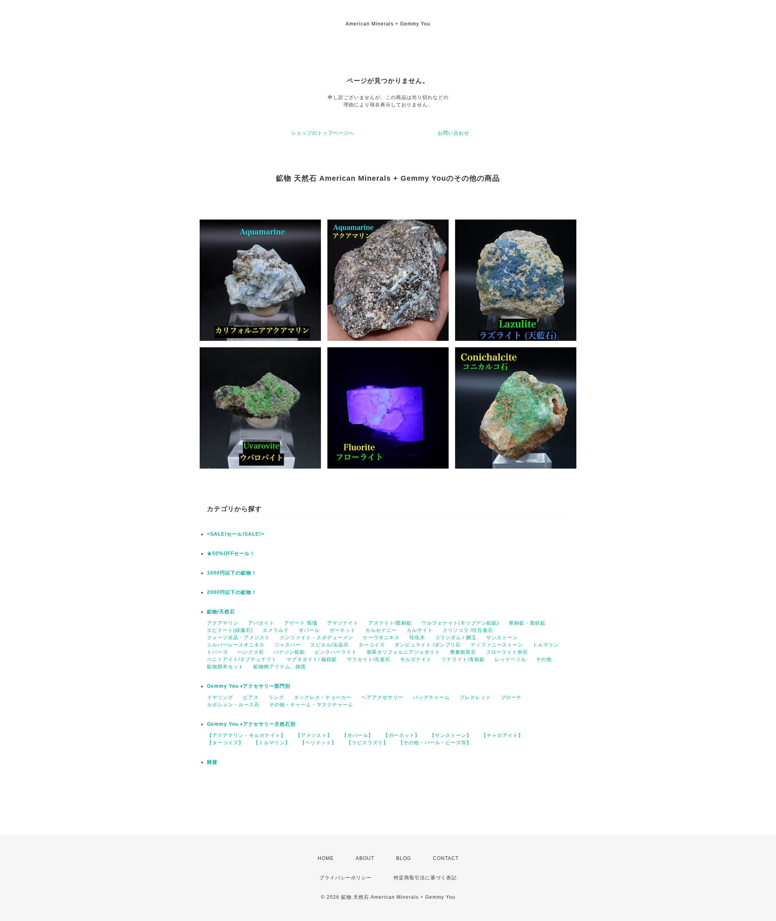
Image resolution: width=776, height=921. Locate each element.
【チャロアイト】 (502, 735)
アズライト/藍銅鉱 (390, 623)
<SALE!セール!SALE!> (235, 534)
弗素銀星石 (463, 652)
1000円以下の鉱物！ (232, 573)
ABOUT (365, 858)
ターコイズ (371, 645)
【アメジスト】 (313, 735)
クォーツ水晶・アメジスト (238, 637)
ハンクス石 (251, 652)
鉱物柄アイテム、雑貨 (279, 667)
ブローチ (511, 697)
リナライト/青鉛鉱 (463, 659)
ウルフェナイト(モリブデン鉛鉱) (460, 623)
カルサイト (420, 630)
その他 (544, 659)
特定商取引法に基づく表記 (425, 878)
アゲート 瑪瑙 (300, 623)
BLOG (403, 858)
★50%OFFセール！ (231, 553)
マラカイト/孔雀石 (368, 659)
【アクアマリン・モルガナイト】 (246, 735)
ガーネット (342, 630)
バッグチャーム (431, 697)
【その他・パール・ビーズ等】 (435, 743)
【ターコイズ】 (225, 743)
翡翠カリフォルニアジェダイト (403, 652)
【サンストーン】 (451, 735)
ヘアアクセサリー (382, 697)
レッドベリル (510, 659)
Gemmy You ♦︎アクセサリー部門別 (248, 686)
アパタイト (261, 623)
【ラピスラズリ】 (367, 743)
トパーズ (217, 652)
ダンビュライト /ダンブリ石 (427, 645)
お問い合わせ (453, 133)
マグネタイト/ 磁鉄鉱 (312, 659)
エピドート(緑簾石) (230, 630)
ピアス (251, 697)
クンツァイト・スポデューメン (316, 637)
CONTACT (446, 858)
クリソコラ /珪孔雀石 (468, 630)
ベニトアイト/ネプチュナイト (242, 659)
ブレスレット (475, 697)
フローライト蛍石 (507, 652)
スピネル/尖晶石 (329, 645)
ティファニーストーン (496, 645)
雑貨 (212, 762)
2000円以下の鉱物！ (232, 592)
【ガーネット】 (401, 735)
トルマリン (546, 645)
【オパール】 (357, 735)
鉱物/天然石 (221, 612)
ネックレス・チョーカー (323, 697)
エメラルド (276, 630)
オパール (309, 630)
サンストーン (502, 637)
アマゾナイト (342, 623)
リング (276, 697)
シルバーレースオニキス (236, 645)
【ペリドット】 (318, 743)
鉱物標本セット (225, 667)
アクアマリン (222, 623)
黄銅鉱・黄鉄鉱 (527, 623)
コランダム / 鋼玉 (456, 637)
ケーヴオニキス (381, 637)
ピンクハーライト (336, 652)
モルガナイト (416, 659)
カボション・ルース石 (233, 705)
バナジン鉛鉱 (289, 652)
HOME (326, 858)
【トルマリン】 (271, 743)
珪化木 (417, 637)
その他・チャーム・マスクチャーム (311, 705)
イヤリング (220, 697)
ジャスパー (287, 645)
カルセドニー (381, 630)
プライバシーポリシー (345, 878)
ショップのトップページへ (322, 133)
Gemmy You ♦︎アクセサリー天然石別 (251, 724)
